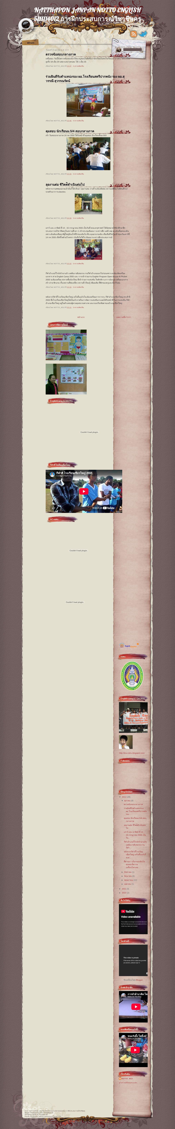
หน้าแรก (30, 43)
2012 (124, 797)
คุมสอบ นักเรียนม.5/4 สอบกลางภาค (70, 131)
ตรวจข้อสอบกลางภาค (61, 54)
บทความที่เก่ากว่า (123, 317)
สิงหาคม (127, 872)
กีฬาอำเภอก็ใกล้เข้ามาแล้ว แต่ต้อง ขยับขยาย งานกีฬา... (135, 845)
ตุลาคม (127, 801)
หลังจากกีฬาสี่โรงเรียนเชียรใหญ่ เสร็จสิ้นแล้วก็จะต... (135, 855)
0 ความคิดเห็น (78, 66)
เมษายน (127, 884)
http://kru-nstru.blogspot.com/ (132, 753)
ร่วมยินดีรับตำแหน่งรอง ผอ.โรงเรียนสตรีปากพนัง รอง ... (135, 811)
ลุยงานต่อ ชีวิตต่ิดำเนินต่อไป (65, 184)
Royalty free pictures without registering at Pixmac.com (43, 1116)
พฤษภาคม (128, 880)
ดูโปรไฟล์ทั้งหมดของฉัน (128, 1083)
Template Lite (43, 1114)
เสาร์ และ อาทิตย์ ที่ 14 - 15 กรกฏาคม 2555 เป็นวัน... (135, 835)
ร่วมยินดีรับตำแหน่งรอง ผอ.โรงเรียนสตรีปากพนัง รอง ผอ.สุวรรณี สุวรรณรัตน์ (85, 79)
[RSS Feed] (133, 34)
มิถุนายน (128, 876)
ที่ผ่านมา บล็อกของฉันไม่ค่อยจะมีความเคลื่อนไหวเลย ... (134, 864)
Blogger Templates (31, 1113)
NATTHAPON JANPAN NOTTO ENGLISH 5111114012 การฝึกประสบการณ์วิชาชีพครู (57, 1111)
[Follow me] (142, 34)
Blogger (139, 980)
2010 (124, 893)
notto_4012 (127, 1078)
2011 (124, 889)
